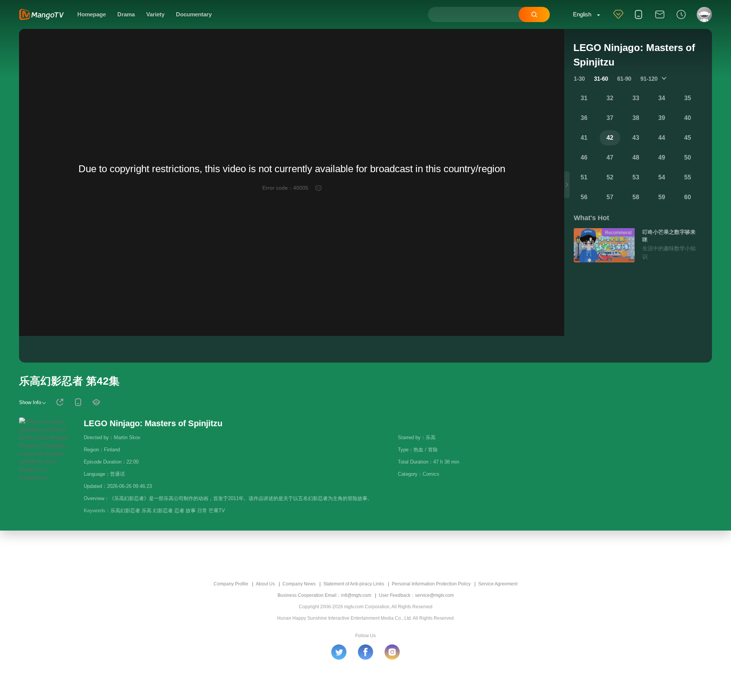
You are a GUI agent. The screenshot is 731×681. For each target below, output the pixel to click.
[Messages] (659, 19)
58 (635, 197)
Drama (126, 14)
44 (661, 137)
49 (661, 157)
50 (687, 157)
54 (661, 177)
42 (610, 137)
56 (584, 197)
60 (687, 197)
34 (661, 98)
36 (584, 118)
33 (635, 98)
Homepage (91, 14)
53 (635, 177)
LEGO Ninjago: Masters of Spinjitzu (153, 423)
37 (610, 118)
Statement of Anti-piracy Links (353, 584)
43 (635, 137)
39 (661, 118)
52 (610, 177)
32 (610, 98)
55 (687, 177)
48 (635, 157)
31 (584, 98)
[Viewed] (681, 19)
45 (687, 137)
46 (584, 157)
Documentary (194, 14)
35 (687, 98)
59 (661, 197)
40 (687, 118)
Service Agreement (497, 584)
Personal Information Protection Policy (431, 584)
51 (584, 177)
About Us (265, 584)
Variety (155, 14)
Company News (299, 584)
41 (584, 137)
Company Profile (231, 584)
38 (635, 118)
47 (610, 157)
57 (610, 197)
